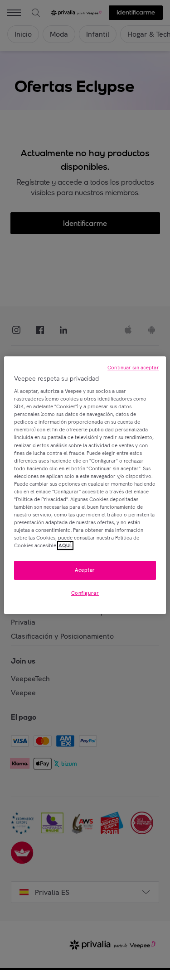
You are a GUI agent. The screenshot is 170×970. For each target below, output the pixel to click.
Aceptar (85, 570)
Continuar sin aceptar (133, 367)
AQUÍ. (65, 545)
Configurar (85, 593)
